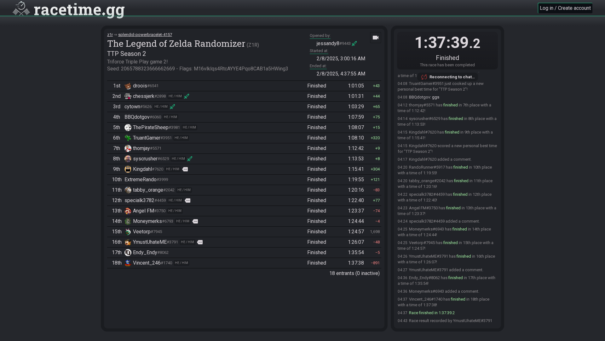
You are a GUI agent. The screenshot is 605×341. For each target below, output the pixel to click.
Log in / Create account (565, 8)
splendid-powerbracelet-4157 (145, 34)
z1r (110, 34)
